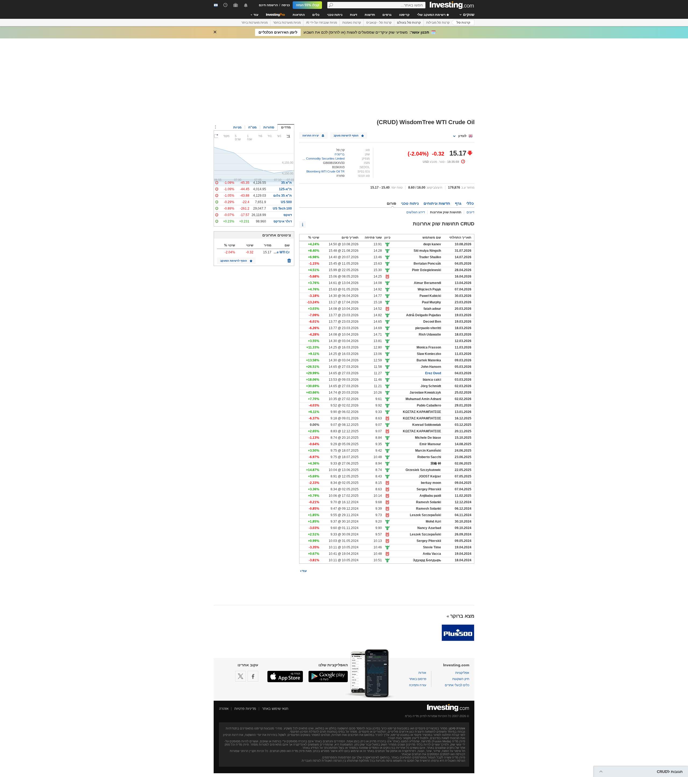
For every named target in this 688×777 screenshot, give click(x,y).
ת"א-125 (285, 189)
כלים (316, 15)
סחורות (268, 127)
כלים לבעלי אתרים (457, 685)
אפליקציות (462, 673)
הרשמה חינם (268, 5)
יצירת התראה (310, 135)
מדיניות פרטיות (245, 709)
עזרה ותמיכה (417, 685)
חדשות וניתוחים (437, 203)
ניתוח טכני (334, 15)
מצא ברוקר (462, 616)
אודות (422, 673)
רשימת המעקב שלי (431, 15)
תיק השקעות (460, 679)
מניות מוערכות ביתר (254, 22)
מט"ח (252, 127)
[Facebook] (253, 676)
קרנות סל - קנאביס (379, 22)
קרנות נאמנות (351, 22)
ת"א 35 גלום (282, 195)
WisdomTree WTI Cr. (274, 252)
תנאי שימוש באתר (275, 709)
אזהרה (223, 709)
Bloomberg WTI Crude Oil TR (325, 171)
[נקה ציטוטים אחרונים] (289, 259)
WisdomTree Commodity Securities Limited (317, 158)
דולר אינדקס (283, 221)
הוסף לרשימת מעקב (346, 135)
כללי (470, 203)
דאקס (288, 215)
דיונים (470, 212)
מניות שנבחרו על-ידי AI (321, 22)
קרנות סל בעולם (409, 22)
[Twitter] (240, 676)
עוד (304, 571)
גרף (458, 203)
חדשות (370, 15)
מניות (237, 127)
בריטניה (340, 154)
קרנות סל (463, 22)
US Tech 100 (282, 208)
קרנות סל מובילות (438, 22)
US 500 (286, 202)
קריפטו (404, 15)
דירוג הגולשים (415, 212)
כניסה (285, 5)
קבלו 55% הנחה (307, 5)
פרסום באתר (417, 679)
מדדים (286, 127)
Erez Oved (433, 373)
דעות (353, 15)
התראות (299, 15)
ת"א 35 (286, 183)
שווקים (468, 14)
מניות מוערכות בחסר (287, 22)
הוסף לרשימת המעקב (233, 260)
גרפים (387, 15)
